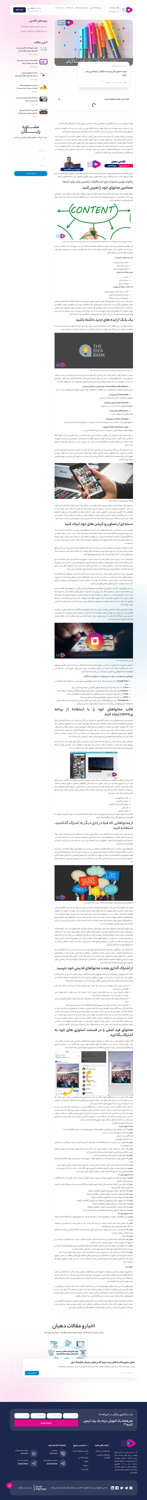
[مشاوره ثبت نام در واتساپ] (34, 1453)
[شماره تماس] (63, 1453)
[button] (59, 99)
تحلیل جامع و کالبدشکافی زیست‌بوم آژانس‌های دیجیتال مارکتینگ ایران (103, 1362)
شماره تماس (54, 1451)
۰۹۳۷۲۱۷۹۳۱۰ (53, 1453)
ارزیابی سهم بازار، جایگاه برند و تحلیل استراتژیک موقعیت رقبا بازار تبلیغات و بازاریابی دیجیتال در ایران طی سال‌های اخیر (96, 1366)
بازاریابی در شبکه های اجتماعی (119, 66)
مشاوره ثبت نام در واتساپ (21, 1451)
